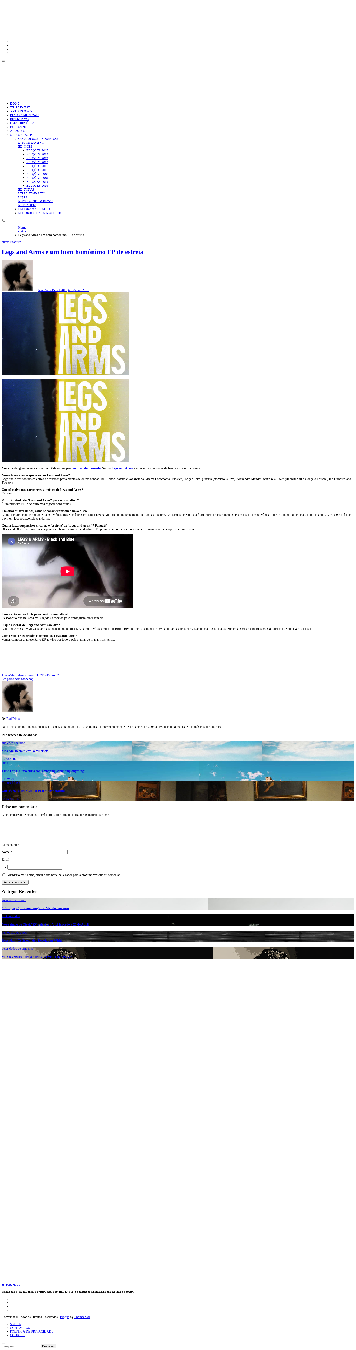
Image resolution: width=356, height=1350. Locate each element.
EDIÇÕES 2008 (37, 178)
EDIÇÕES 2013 (37, 158)
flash (17, 782)
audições (8, 743)
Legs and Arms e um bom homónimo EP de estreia (72, 252)
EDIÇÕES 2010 (37, 170)
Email (7, 859)
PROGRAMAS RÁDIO (34, 209)
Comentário (10, 845)
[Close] (3, 1343)
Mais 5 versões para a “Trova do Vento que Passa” (37, 956)
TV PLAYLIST (20, 107)
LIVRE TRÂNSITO (31, 193)
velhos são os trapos (15, 932)
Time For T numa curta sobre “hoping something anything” (43, 771)
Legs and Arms (122, 468)
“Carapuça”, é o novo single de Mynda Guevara (35, 908)
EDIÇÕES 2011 (37, 166)
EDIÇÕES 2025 (37, 150)
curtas (6, 242)
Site (4, 867)
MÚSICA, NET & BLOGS (35, 201)
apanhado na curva (14, 900)
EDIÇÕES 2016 (37, 182)
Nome (7, 852)
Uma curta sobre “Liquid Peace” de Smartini (33, 790)
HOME (15, 104)
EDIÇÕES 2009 (37, 174)
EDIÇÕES (25, 147)
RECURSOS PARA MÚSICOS (39, 213)
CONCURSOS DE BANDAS (38, 139)
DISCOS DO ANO (31, 143)
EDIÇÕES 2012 (37, 162)
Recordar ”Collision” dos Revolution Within (32, 940)
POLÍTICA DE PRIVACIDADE (32, 1331)
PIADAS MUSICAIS (24, 115)
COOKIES (17, 1335)
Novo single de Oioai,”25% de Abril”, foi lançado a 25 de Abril (45, 924)
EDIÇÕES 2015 (37, 186)
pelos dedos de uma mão (18, 948)
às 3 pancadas (11, 916)
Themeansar (82, 1317)
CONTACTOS (20, 1327)
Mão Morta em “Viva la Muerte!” (25, 751)
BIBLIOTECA (19, 119)
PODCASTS (18, 127)
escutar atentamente (87, 468)
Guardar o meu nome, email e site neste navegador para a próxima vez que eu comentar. (64, 875)
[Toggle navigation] (3, 61)
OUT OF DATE (21, 135)
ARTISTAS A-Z (21, 111)
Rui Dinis (45, 290)
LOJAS (23, 197)
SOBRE (15, 1324)
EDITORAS (26, 190)
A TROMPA (60, 16)
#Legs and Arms (78, 290)
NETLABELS (27, 205)
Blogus (64, 1317)
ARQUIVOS (18, 131)
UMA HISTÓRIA (22, 123)
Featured (15, 242)
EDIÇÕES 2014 (37, 154)
